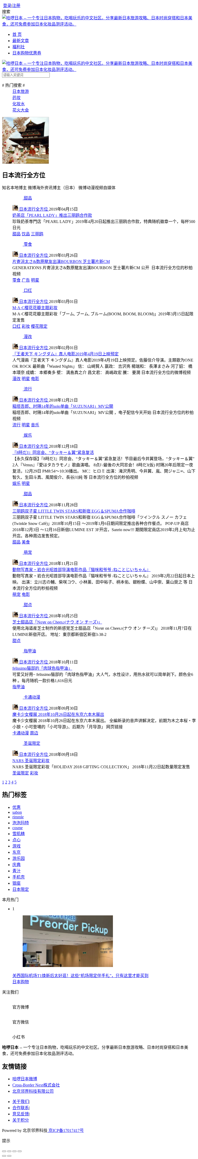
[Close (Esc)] (4, 1151)
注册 (16, 5)
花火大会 (20, 110)
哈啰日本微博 (24, 1079)
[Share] (9, 1151)
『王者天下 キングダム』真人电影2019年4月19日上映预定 (65, 354)
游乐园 (18, 858)
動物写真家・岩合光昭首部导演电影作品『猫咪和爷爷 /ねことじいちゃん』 (81, 569)
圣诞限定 (20, 773)
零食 (16, 280)
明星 (35, 280)
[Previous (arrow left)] (4, 1156)
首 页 (17, 34)
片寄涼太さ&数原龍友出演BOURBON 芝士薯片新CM (61, 261)
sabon (17, 812)
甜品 (16, 234)
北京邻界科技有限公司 (33, 1091)
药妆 (16, 97)
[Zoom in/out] (20, 1151)
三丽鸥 (37, 234)
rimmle (18, 817)
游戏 (16, 846)
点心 (16, 840)
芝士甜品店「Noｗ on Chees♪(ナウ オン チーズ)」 (57, 622)
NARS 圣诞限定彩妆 (31, 760)
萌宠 (16, 594)
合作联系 (20, 1108)
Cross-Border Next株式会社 (36, 1085)
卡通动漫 (20, 733)
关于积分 (20, 1120)
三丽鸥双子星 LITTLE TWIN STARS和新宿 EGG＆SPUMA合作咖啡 (73, 511)
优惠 (16, 807)
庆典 (16, 864)
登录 (7, 5)
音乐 (35, 425)
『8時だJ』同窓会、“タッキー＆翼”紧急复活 (53, 452)
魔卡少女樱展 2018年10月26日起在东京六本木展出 (58, 714)
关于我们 (20, 1101)
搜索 (6, 12)
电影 (35, 379)
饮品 (26, 234)
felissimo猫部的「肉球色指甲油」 (42, 668)
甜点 (16, 640)
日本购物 (20, 982)
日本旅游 (20, 91)
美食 (26, 542)
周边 (34, 733)
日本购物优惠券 (26, 53)
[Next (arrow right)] (9, 1156)
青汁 (16, 871)
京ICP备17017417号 (65, 1130)
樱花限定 (39, 326)
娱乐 (16, 483)
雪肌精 (18, 834)
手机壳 (18, 877)
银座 (16, 883)
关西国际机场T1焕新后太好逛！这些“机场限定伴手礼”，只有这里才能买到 (80, 975)
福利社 (18, 47)
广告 (26, 280)
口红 (16, 326)
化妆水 (18, 104)
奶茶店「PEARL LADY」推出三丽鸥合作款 (52, 215)
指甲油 (18, 687)
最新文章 (20, 40)
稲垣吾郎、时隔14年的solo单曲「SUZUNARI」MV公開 (62, 406)
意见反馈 (20, 1114)
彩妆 (26, 326)
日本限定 (20, 889)
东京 (16, 852)
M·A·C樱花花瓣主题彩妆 (34, 308)
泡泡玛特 (20, 823)
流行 (16, 425)
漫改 (16, 379)
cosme (17, 828)
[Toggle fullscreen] (14, 1151)
